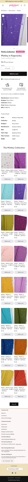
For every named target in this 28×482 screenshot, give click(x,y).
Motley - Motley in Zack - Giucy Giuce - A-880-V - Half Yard (7, 389)
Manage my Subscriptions (7, 431)
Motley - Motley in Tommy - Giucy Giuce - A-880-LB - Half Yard (7, 202)
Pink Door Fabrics (16, 480)
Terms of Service (11, 477)
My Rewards (4, 426)
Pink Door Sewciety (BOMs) (7, 434)
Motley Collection (8, 51)
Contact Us (4, 415)
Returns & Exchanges (6, 418)
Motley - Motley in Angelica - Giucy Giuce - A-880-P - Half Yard (20, 296)
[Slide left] (10, 48)
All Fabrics (4, 10)
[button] (2, 5)
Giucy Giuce (12, 10)
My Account (4, 424)
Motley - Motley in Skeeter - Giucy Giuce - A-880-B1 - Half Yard (7, 327)
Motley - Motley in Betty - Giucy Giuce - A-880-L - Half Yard (7, 171)
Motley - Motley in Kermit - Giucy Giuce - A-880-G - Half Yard (20, 327)
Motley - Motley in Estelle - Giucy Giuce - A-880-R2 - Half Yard (20, 234)
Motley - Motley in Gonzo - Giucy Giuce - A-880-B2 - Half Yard (7, 358)
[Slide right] (17, 48)
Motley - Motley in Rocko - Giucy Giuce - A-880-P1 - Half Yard (19, 265)
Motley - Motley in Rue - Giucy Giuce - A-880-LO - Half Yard (7, 265)
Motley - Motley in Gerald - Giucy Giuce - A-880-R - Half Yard (20, 389)
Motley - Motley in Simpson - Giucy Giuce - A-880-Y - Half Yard (7, 296)
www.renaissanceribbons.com (8, 439)
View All (14, 404)
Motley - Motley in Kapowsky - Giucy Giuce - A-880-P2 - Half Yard (20, 202)
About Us (3, 413)
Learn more (18, 444)
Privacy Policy (17, 477)
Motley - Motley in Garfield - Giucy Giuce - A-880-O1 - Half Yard (20, 358)
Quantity (3, 65)
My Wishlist (4, 429)
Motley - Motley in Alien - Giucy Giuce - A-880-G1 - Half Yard (7, 234)
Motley (19, 10)
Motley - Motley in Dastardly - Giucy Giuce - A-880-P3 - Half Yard (20, 171)
